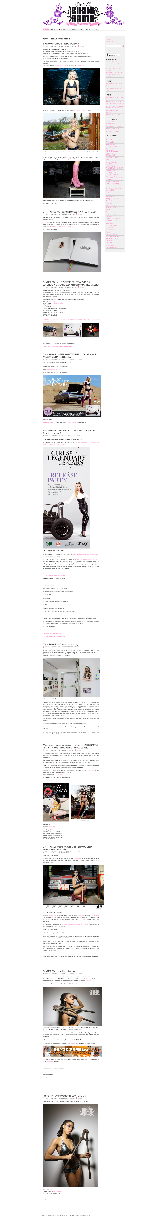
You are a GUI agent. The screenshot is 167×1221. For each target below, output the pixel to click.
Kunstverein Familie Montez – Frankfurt (62, 226)
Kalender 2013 (111, 205)
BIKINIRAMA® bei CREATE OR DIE (114, 98)
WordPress (61, 1215)
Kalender (109, 203)
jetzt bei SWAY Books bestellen (51, 781)
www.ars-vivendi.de (70, 422)
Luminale (109, 216)
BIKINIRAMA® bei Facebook (114, 126)
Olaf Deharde (109, 227)
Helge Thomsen (112, 199)
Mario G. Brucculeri (113, 219)
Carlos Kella (80, 65)
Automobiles (110, 149)
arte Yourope (111, 147)
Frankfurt (109, 179)
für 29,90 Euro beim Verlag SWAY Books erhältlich (76, 924)
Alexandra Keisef (57, 1191)
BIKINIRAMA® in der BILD (113, 114)
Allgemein (74, 46)
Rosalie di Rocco (113, 234)
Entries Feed (73, 1215)
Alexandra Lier (112, 142)
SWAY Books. (58, 774)
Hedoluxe (110, 197)
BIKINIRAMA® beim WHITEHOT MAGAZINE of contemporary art (115, 102)
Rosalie (108, 232)
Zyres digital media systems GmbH (113, 89)
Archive (108, 53)
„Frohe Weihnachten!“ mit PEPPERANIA (61, 43)
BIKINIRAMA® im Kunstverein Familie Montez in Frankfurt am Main (114, 63)
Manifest (53, 29)
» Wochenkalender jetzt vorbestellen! (54, 636)
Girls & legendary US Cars (114, 189)
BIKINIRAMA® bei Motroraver (114, 83)
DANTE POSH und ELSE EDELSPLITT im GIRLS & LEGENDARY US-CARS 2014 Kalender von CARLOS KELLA (71, 283)
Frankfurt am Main (112, 181)
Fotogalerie (73, 29)
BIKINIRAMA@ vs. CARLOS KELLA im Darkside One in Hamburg (114, 74)
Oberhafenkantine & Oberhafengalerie (54, 575)
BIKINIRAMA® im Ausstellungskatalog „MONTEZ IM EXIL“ (69, 211)
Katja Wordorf (109, 209)
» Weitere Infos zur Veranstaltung (52, 633)
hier (74, 727)
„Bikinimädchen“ (76, 984)
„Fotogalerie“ (50, 1061)
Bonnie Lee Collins (111, 163)
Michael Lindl (111, 221)
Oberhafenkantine (112, 225)
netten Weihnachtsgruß (79, 110)
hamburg (110, 194)
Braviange (111, 166)
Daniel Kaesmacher (51, 828)
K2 (68, 1215)
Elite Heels (68, 157)
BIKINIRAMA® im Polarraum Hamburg (60, 644)
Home (45, 29)
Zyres (49, 1215)
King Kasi (109, 212)
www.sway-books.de (49, 422)
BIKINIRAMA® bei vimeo (112, 131)
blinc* (107, 159)
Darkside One (111, 172)
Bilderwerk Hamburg (113, 157)
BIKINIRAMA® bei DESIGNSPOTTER (111, 123)
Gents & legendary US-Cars (114, 185)
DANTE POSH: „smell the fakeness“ (59, 971)
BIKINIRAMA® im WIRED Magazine (113, 111)
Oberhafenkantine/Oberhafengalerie (87, 559)
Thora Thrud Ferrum (112, 240)
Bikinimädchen (62, 29)
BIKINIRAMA (46, 222)
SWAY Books (50, 305)
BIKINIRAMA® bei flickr (112, 128)
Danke (95, 29)
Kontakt (88, 29)
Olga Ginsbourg (110, 229)
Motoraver (81, 915)
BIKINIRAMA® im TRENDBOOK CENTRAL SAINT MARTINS (115, 107)
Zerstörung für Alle (111, 247)
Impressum (109, 39)
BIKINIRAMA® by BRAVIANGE (112, 154)
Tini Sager (109, 243)
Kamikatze (111, 208)
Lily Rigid (54, 46)
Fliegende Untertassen (114, 177)
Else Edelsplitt (112, 175)
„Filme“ (74, 1043)
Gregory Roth (109, 192)
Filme (81, 29)
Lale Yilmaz (111, 214)
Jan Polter (109, 201)
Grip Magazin (95, 915)
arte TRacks (110, 144)
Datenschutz (109, 41)
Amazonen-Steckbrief (61, 65)
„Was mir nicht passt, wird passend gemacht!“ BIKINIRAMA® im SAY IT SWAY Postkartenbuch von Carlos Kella (70, 746)
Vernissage (110, 245)
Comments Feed (85, 1215)
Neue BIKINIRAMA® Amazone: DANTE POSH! (64, 1095)
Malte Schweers (54, 830)
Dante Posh (111, 170)
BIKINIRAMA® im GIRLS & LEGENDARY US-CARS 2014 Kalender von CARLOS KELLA (69, 355)
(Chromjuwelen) (58, 303)
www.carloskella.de (51, 369)
